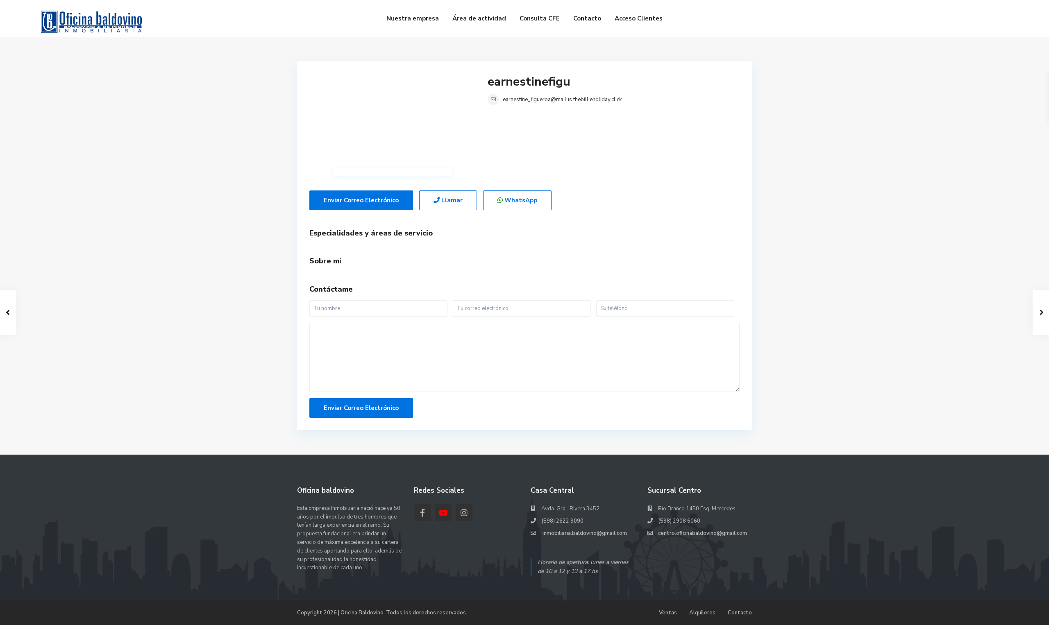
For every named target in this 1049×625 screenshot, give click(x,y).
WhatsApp (520, 200)
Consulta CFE (540, 18)
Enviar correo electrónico (361, 200)
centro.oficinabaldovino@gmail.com (702, 533)
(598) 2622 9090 (562, 521)
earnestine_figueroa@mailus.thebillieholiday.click (562, 99)
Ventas (668, 612)
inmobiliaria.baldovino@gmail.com (584, 533)
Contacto (587, 18)
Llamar (451, 200)
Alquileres (702, 612)
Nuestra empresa (412, 18)
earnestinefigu (529, 81)
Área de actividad (479, 18)
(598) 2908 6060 (679, 521)
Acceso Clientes (639, 18)
